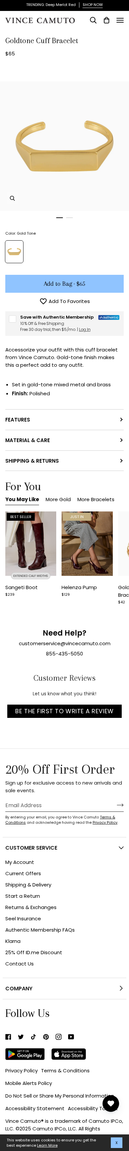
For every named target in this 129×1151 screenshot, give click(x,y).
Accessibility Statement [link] (34, 1108)
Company (18, 988)
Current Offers (23, 873)
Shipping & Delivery (28, 884)
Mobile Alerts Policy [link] (28, 1083)
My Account (19, 862)
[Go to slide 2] (69, 217)
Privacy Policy (105, 822)
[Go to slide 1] (59, 217)
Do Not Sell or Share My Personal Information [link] (59, 1095)
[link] (8, 1037)
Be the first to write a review (64, 711)
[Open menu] (120, 20)
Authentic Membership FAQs (40, 929)
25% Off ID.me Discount (33, 952)
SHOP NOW (93, 4)
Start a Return (22, 895)
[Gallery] (30, 543)
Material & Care (27, 440)
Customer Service (31, 848)
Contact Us (19, 963)
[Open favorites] (111, 1103)
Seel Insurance (23, 918)
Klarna (13, 941)
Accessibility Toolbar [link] (93, 1108)
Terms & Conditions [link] (65, 1070)
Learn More (47, 1145)
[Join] (115, 805)
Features (17, 419)
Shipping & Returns (32, 460)
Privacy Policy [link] (21, 1070)
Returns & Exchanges (31, 907)
